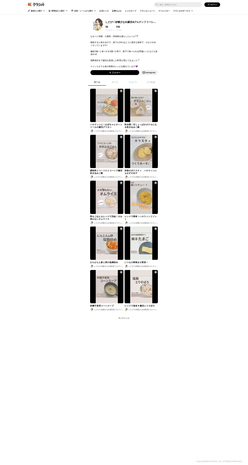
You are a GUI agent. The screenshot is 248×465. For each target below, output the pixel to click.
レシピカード (130, 11)
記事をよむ (117, 11)
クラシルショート (147, 11)
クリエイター (164, 11)
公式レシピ (104, 11)
